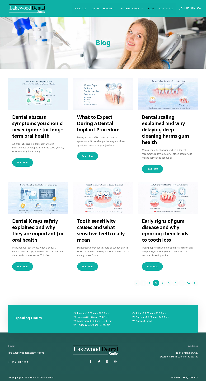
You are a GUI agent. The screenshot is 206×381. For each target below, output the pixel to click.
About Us (80, 8)
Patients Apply (129, 8)
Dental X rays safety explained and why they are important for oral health (38, 230)
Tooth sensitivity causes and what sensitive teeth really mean (101, 230)
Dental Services (102, 8)
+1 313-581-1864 (191, 8)
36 (188, 283)
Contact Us (166, 8)
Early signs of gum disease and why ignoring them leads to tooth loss (165, 230)
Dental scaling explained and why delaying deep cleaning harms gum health (165, 129)
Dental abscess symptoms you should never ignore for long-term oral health (37, 126)
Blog (151, 8)
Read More (22, 162)
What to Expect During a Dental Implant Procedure (98, 123)
